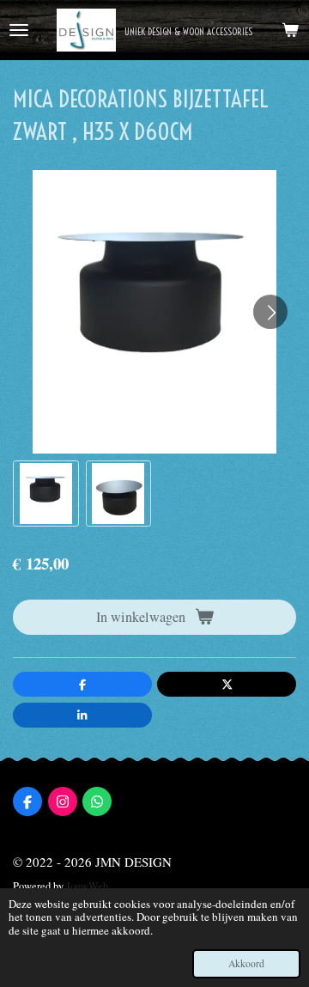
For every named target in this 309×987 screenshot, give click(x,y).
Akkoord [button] (246, 963)
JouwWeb (87, 886)
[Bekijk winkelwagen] (290, 30)
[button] (46, 493)
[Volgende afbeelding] (270, 312)
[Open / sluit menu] (19, 30)
